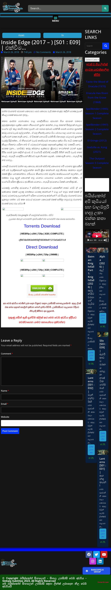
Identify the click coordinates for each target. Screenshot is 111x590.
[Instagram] (92, 561)
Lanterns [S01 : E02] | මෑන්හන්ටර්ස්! (91, 389)
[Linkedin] (100, 561)
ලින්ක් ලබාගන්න (91, 355)
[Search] (105, 8)
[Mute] (105, 240)
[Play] (88, 240)
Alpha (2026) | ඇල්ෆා (102, 265)
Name (5, 390)
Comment (7, 353)
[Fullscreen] (107, 240)
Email (4, 403)
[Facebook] (89, 554)
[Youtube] (104, 554)
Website (5, 416)
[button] (55, 18)
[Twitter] (96, 554)
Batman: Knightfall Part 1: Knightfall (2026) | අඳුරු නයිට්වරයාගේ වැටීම (91, 280)
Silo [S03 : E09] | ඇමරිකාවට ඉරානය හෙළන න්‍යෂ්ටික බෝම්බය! (102, 364)
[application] (97, 236)
